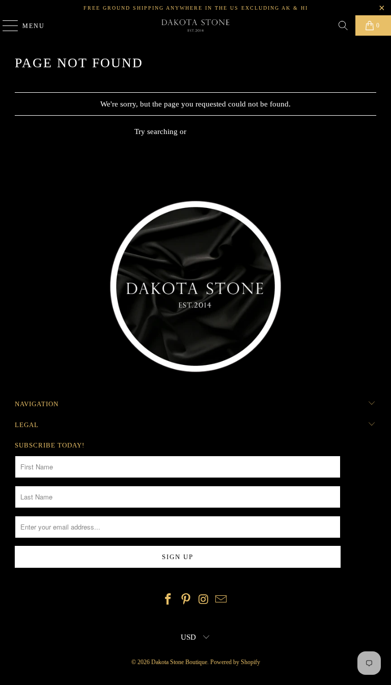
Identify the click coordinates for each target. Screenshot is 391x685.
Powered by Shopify (235, 662)
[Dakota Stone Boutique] (195, 25)
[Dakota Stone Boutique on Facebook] (168, 600)
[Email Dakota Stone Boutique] (221, 600)
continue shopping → (222, 131)
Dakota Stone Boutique (179, 662)
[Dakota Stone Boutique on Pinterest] (186, 600)
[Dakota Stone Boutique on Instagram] (204, 600)
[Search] (343, 25)
